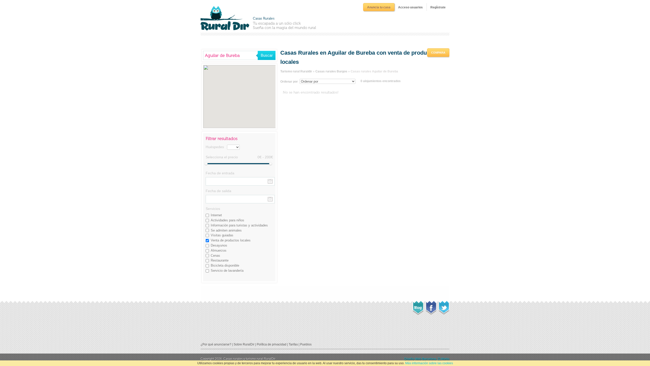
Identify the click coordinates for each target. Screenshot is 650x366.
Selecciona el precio (222, 157)
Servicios (213, 209)
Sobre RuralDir (244, 344)
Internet (216, 215)
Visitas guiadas (222, 235)
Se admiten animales (226, 230)
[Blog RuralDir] (418, 306)
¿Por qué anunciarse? (216, 344)
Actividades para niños (227, 220)
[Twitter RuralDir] (443, 306)
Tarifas (293, 344)
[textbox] (230, 55)
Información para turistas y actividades (239, 225)
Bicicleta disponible (225, 265)
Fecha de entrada (220, 173)
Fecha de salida (218, 191)
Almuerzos (218, 250)
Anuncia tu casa (379, 7)
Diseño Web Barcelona (420, 359)
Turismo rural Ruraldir (296, 71)
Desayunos (219, 245)
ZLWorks (443, 359)
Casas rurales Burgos (331, 71)
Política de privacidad (271, 344)
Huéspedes (215, 147)
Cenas (215, 255)
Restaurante (220, 260)
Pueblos (306, 344)
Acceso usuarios (410, 7)
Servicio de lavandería (227, 270)
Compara (438, 52)
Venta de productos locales (231, 240)
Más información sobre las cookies (429, 363)
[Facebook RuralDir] (431, 306)
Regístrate (438, 7)
